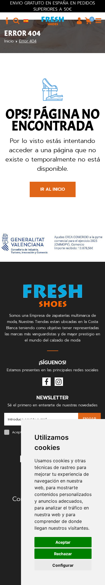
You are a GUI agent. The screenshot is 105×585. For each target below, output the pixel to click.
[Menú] (98, 20)
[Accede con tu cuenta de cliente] (79, 20)
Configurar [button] (63, 565)
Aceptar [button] (63, 542)
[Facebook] (46, 381)
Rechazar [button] (63, 553)
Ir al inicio (52, 189)
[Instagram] (59, 381)
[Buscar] (16, 20)
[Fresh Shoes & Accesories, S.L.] (52, 20)
